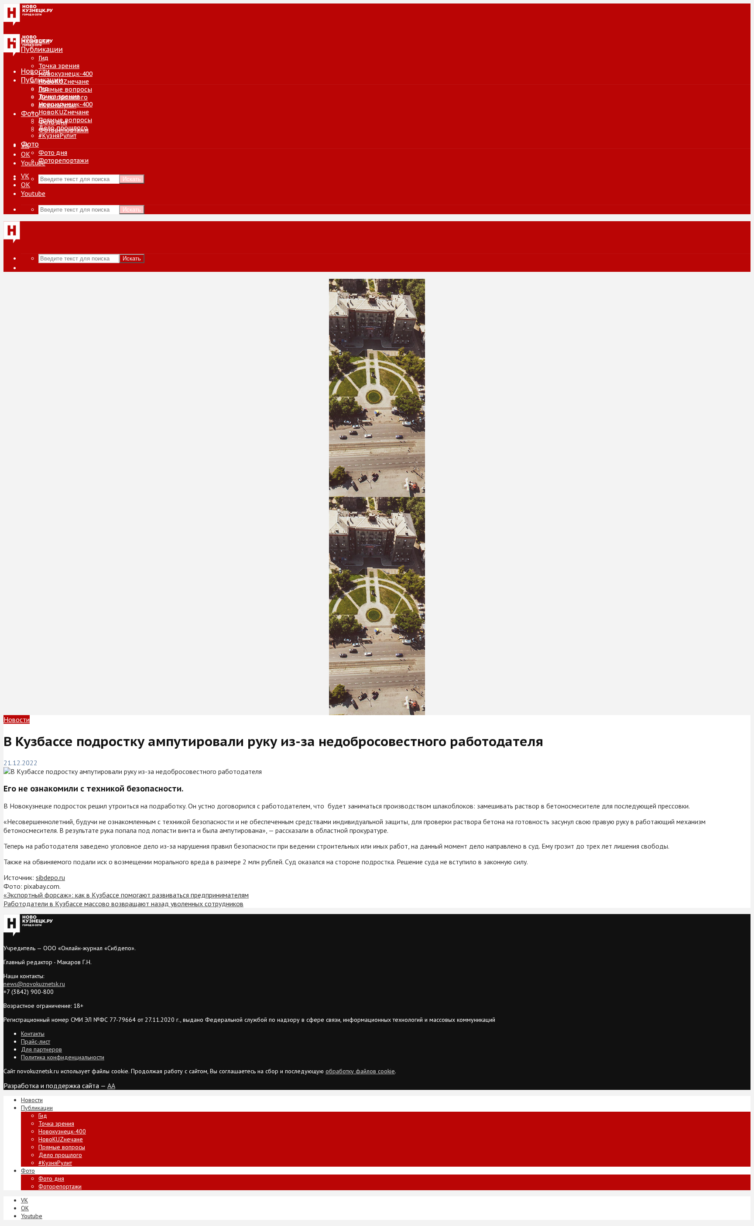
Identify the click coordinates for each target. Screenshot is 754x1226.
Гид (43, 88)
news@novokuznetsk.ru (34, 984)
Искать (132, 179)
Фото (30, 113)
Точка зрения (58, 66)
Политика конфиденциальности (62, 1057)
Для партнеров (41, 1049)
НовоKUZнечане (63, 82)
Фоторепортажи (63, 160)
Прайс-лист (35, 1041)
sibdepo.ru (50, 877)
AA (111, 1085)
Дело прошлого (63, 128)
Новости (35, 71)
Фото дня (52, 153)
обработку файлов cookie (360, 1071)
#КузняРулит (57, 136)
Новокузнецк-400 (65, 74)
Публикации (42, 79)
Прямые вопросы (65, 89)
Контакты (33, 1034)
